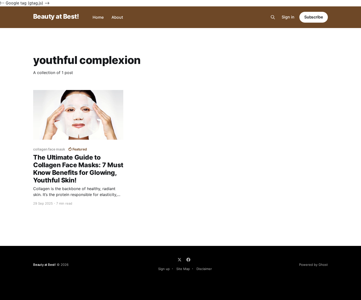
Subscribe (313, 17)
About (117, 17)
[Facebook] (188, 260)
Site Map (183, 269)
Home (98, 17)
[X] (179, 260)
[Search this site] (273, 17)
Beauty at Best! (56, 16)
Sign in (288, 17)
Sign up (164, 269)
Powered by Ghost (313, 265)
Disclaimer (204, 269)
